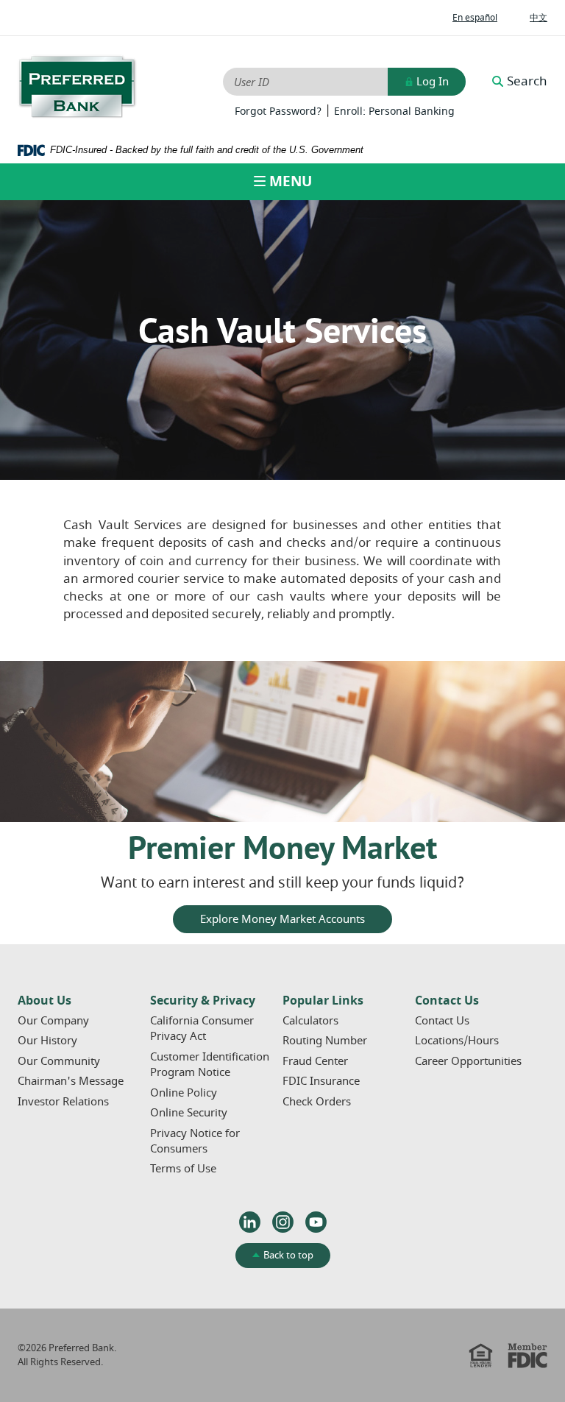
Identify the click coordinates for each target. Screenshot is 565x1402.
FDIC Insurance (321, 1081)
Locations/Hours (457, 1041)
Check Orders (316, 1102)
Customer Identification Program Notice (209, 1064)
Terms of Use (183, 1169)
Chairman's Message (71, 1081)
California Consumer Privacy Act (202, 1028)
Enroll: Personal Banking (394, 111)
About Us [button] (44, 1001)
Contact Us (442, 1021)
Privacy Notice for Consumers (195, 1141)
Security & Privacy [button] (202, 1001)
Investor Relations (63, 1102)
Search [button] (527, 81)
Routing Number (324, 1041)
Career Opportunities (468, 1061)
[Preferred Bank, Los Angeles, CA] (77, 86)
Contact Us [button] (447, 1001)
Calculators (310, 1021)
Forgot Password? (278, 111)
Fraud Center (315, 1061)
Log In (431, 82)
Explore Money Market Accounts (282, 919)
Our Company (53, 1021)
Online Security (188, 1113)
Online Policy (183, 1093)
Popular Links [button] (322, 1001)
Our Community (59, 1061)
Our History (47, 1041)
